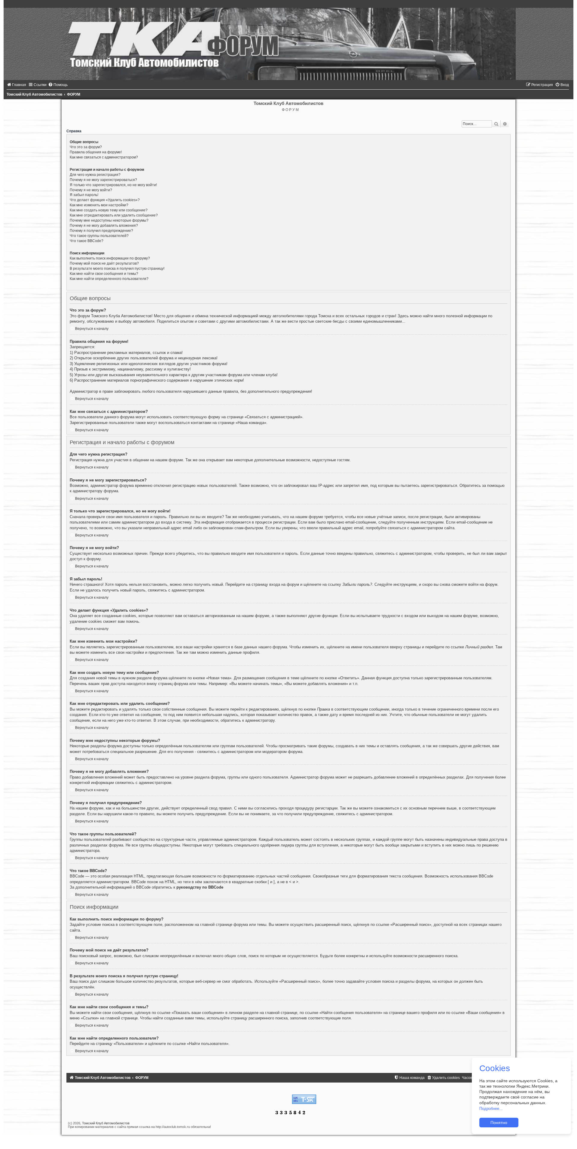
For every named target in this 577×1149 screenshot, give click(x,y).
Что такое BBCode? (86, 241)
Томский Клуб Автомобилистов (106, 1123)
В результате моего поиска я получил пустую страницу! (117, 268)
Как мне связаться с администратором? (104, 157)
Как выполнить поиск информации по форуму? (110, 258)
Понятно (498, 1122)
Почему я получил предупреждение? (101, 231)
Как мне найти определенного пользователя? (109, 279)
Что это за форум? (86, 147)
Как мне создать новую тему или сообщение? (109, 210)
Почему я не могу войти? (91, 190)
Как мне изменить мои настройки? (99, 205)
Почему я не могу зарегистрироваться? (103, 180)
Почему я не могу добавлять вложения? (104, 225)
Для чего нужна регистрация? (95, 175)
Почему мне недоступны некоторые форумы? (109, 220)
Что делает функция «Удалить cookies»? (105, 200)
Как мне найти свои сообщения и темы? (104, 274)
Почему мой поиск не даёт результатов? (104, 263)
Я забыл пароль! (84, 195)
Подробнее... (491, 1108)
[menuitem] (16, 85)
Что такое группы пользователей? (99, 236)
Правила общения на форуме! (96, 152)
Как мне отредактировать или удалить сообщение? (114, 215)
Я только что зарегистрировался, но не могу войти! (113, 185)
